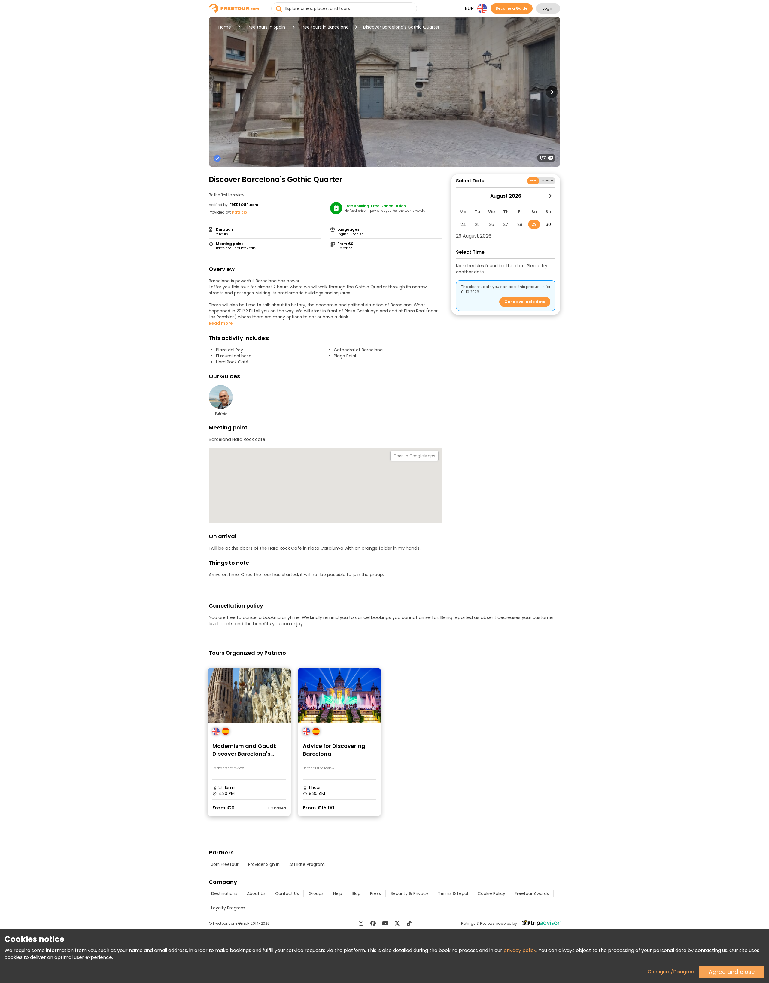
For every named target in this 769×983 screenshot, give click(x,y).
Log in (548, 8)
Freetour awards (532, 893)
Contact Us (287, 893)
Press (375, 893)
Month (547, 180)
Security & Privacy (409, 893)
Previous (217, 92)
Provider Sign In (264, 864)
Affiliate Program (307, 864)
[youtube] (385, 923)
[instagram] (361, 923)
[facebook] (373, 923)
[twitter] (397, 923)
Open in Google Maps (414, 455)
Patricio (239, 212)
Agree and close (732, 972)
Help (337, 893)
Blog (356, 893)
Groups (316, 893)
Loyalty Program (228, 908)
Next (552, 92)
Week (533, 180)
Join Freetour (225, 864)
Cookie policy (491, 893)
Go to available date (524, 301)
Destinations (224, 893)
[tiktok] (409, 923)
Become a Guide (511, 8)
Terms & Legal (453, 893)
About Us (256, 893)
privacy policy (519, 950)
